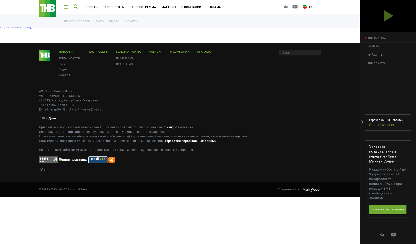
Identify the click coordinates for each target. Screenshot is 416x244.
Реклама (214, 7)
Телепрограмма (143, 7)
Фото (100, 21)
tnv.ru (168, 127)
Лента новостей (77, 21)
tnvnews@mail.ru (90, 109)
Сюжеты (131, 21)
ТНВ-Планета (124, 63)
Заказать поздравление (387, 209)
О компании (191, 7)
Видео (114, 21)
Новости (90, 7)
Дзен (52, 118)
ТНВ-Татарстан (125, 58)
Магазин (168, 7)
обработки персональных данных (190, 141)
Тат (311, 6)
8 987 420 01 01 (384, 125)
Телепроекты (114, 7)
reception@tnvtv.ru (63, 109)
